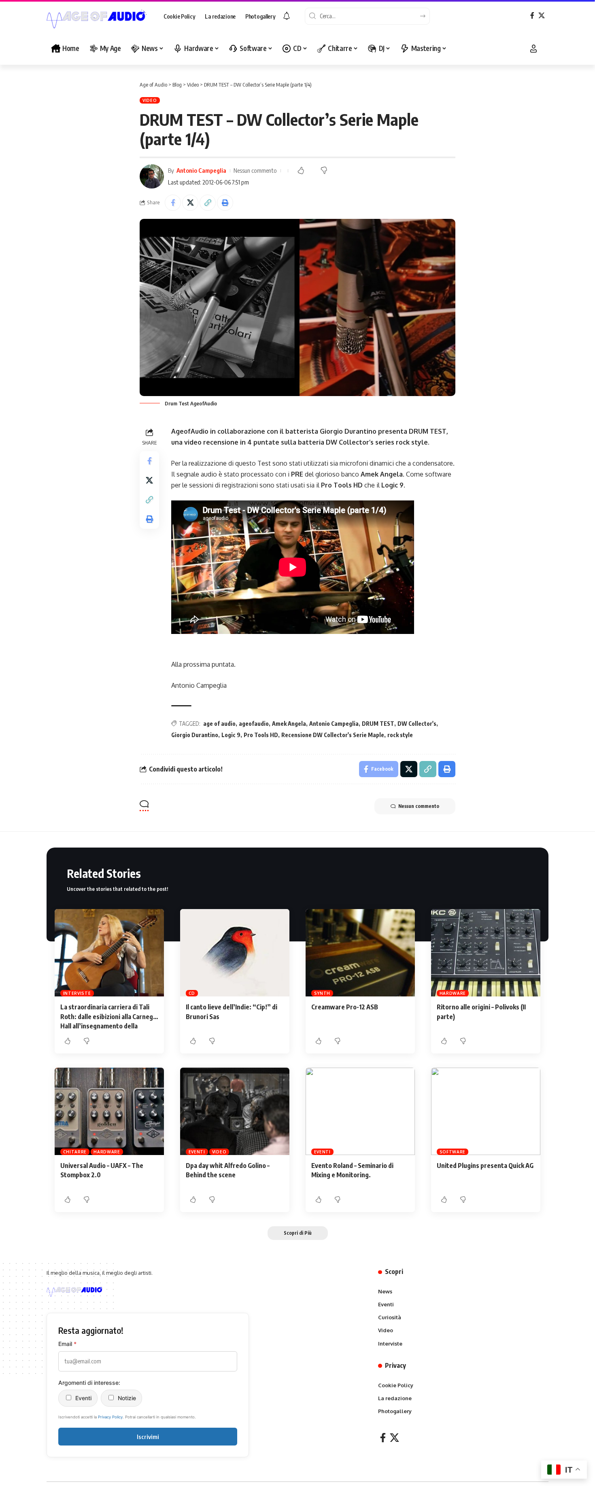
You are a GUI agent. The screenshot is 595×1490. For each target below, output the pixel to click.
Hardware (453, 993)
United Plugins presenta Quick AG (485, 1165)
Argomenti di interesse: (89, 1382)
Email (67, 1343)
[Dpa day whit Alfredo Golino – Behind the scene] (234, 1111)
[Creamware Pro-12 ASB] (360, 952)
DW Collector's (416, 723)
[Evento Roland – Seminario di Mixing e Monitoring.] (360, 1111)
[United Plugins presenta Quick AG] (485, 1111)
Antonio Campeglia (201, 170)
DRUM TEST (378, 723)
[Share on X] (190, 203)
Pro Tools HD (261, 734)
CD (192, 993)
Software (453, 1151)
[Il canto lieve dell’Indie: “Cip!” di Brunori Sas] (234, 952)
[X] (541, 15)
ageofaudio (254, 723)
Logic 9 (230, 734)
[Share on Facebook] (173, 203)
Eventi (197, 1151)
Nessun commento (255, 170)
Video (149, 100)
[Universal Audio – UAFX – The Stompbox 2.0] (109, 1111)
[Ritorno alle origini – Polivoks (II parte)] (485, 952)
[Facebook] (532, 15)
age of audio (219, 723)
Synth (322, 993)
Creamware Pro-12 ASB (344, 1007)
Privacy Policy (110, 1417)
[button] (533, 49)
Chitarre (75, 1151)
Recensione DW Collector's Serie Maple (332, 734)
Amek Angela (289, 723)
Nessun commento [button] (418, 806)
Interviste (77, 993)
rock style (400, 734)
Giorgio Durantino (194, 734)
